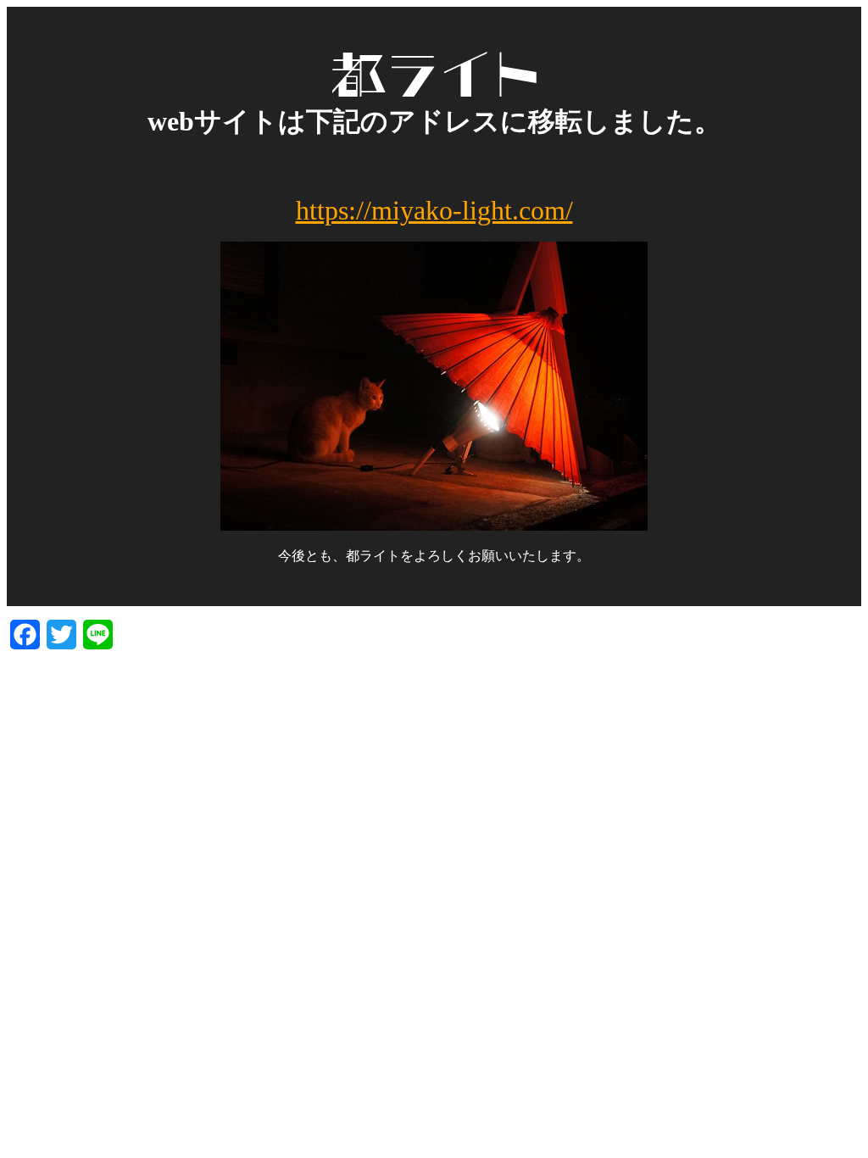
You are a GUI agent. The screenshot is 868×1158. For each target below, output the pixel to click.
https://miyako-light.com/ (434, 210)
